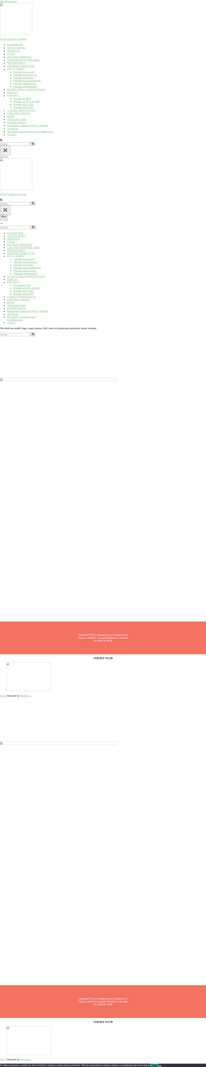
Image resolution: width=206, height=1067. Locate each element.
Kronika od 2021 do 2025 (27, 101)
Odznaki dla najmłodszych (27, 80)
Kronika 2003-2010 (24, 107)
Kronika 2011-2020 (23, 104)
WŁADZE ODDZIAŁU (20, 57)
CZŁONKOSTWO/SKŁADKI (23, 60)
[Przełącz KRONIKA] (56, 282)
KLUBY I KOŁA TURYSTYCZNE (26, 89)
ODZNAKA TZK (16, 119)
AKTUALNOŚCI (16, 47)
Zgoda (155, 1065)
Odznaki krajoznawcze (25, 75)
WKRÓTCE (13, 51)
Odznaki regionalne (23, 78)
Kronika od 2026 (22, 98)
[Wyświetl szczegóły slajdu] (29, 690)
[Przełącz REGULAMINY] (56, 256)
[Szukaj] (1, 140)
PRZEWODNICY (16, 63)
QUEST (11, 134)
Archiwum (12, 128)
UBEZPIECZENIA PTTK (21, 66)
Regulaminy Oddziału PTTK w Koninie (27, 125)
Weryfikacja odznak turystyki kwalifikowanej (30, 131)
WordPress (25, 695)
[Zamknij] (5, 150)
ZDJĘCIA (12, 92)
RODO (11, 116)
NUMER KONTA (16, 122)
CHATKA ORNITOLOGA (21, 110)
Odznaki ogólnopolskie (25, 86)
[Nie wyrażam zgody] (160, 1066)
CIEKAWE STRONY (18, 113)
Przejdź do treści (8, 1)
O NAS (11, 54)
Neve (2, 695)
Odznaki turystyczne (24, 72)
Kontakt (4, 156)
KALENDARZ (15, 44)
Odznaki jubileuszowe (25, 83)
